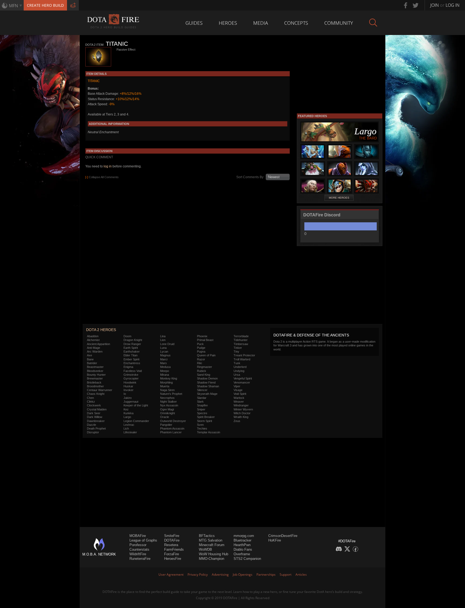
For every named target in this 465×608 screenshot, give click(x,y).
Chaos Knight (95, 393)
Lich (126, 428)
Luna (163, 347)
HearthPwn (242, 545)
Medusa (165, 366)
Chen (90, 397)
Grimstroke (131, 374)
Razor (201, 359)
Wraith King (241, 417)
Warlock (239, 397)
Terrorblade (241, 336)
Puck (200, 344)
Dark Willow (94, 417)
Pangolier (166, 424)
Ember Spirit (131, 359)
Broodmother (95, 386)
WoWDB (205, 549)
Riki (199, 363)
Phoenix (202, 336)
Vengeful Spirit (243, 378)
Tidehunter (241, 340)
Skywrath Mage (207, 393)
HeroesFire (172, 559)
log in (108, 166)
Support (285, 574)
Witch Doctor (242, 413)
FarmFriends (174, 549)
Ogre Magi (167, 409)
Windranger (241, 405)
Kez (126, 409)
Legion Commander (136, 421)
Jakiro (128, 397)
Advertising (220, 574)
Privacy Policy (198, 574)
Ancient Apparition (98, 344)
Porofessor (137, 545)
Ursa (237, 374)
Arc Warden (95, 351)
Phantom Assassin (172, 428)
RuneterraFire (139, 559)
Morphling (166, 382)
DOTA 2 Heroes (101, 330)
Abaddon (92, 336)
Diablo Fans (243, 549)
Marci (163, 359)
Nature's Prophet (171, 393)
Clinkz (91, 401)
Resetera (171, 545)
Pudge (201, 347)
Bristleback (94, 382)
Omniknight (167, 413)
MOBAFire (137, 536)
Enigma (128, 366)
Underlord (240, 366)
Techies (202, 428)
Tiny (236, 351)
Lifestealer (130, 432)
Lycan (164, 351)
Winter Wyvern (243, 409)
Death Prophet (96, 428)
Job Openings (242, 574)
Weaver (239, 401)
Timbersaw (241, 344)
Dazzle (91, 424)
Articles (301, 574)
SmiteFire (171, 536)
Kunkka (128, 413)
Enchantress (132, 363)
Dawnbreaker (96, 421)
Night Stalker (168, 401)
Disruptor (93, 432)
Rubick (201, 370)
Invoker (128, 390)
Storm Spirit (204, 421)
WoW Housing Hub (213, 554)
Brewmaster (95, 378)
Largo (127, 417)
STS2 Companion (247, 559)
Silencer (202, 390)
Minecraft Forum (211, 545)
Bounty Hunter (96, 374)
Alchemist (93, 340)
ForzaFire (171, 554)
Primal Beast (205, 340)
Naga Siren (167, 390)
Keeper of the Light (136, 405)
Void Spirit (240, 393)
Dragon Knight (133, 340)
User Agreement (171, 574)
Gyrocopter (131, 378)
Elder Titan (131, 355)
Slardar (201, 397)
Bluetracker (242, 540)
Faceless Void (133, 370)
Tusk (237, 363)
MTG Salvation (210, 540)
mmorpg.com (244, 536)
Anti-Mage (93, 347)
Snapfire (202, 405)
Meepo (164, 370)
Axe (89, 355)
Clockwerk (94, 405)
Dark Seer (93, 413)
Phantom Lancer (171, 432)
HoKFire (274, 540)
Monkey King (168, 378)
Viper (237, 386)
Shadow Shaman (208, 386)
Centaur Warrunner (99, 390)
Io (125, 393)
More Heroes (339, 197)
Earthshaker (132, 351)
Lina (162, 336)
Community (338, 23)
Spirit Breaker (206, 417)
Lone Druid (167, 344)
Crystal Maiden (97, 409)
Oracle (164, 417)
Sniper (201, 409)
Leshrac (129, 424)
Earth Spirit (131, 347)
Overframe (242, 554)
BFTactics (207, 536)
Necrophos (167, 397)
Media (260, 23)
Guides (194, 23)
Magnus (165, 355)
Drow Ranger (132, 344)
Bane (90, 359)
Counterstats (139, 549)
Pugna (201, 351)
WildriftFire (137, 554)
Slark (200, 401)
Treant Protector (244, 355)
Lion (162, 340)
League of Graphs (143, 540)
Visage (238, 390)
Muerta (164, 386)
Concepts (296, 23)
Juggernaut (131, 401)
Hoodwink (130, 382)
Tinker (238, 347)
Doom (127, 336)
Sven (200, 424)
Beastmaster (95, 366)
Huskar (128, 386)
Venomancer (242, 382)
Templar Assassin (208, 432)
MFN (13, 6)
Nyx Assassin (169, 405)
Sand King (203, 374)
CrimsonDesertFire (282, 536)
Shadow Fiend (206, 382)
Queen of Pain (206, 355)
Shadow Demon (207, 378)
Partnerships (266, 574)
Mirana (164, 374)
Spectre (202, 413)
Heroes (228, 23)
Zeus (237, 421)
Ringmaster (204, 366)
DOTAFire (171, 540)
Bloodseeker (95, 370)
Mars (163, 363)
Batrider (92, 363)
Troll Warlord (242, 359)
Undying (239, 370)
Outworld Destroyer (173, 421)
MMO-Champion (211, 559)
